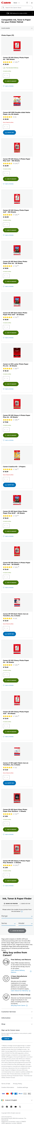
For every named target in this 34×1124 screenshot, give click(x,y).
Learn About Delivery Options (18, 971)
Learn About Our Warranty (19, 990)
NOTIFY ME (10, 132)
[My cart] (27, 2)
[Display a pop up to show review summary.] (19, 62)
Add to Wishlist (9, 86)
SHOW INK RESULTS (18, 930)
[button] (22, 911)
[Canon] (6, 3)
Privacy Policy (17, 1083)
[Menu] (32, 2)
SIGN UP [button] (7, 1038)
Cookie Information (7, 1087)
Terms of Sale (5, 1083)
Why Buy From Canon (18, 1005)
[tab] (11, 903)
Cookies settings (22, 1087)
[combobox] (17, 7)
